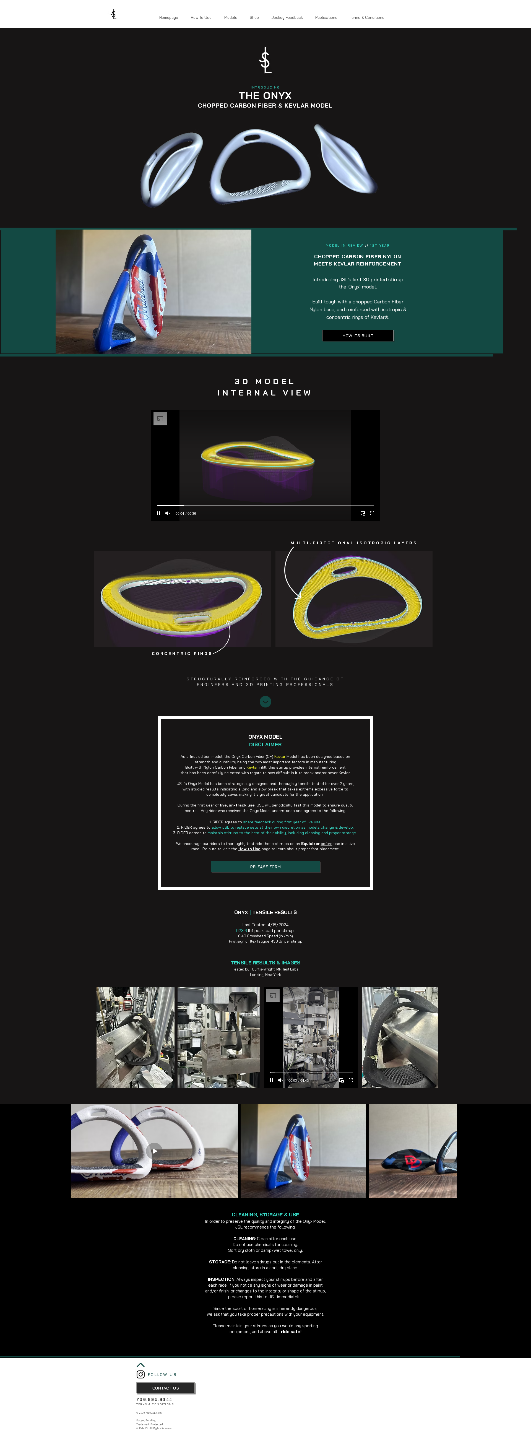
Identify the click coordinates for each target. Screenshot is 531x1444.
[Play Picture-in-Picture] (362, 513)
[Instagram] (140, 1374)
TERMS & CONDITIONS (155, 1404)
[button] (230, 17)
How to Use (249, 848)
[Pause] (158, 513)
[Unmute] (167, 513)
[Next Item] (447, 1151)
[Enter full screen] (372, 513)
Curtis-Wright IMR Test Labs (275, 969)
